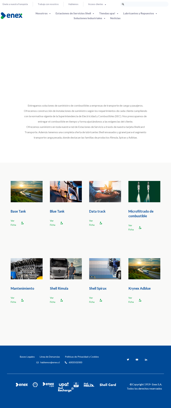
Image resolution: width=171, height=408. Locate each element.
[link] (27, 191)
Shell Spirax (98, 288)
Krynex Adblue (139, 288)
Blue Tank (57, 211)
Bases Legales (27, 356)
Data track (97, 211)
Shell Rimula (59, 288)
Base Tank (18, 211)
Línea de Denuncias (50, 356)
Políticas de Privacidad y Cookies (82, 356)
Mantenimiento (22, 288)
